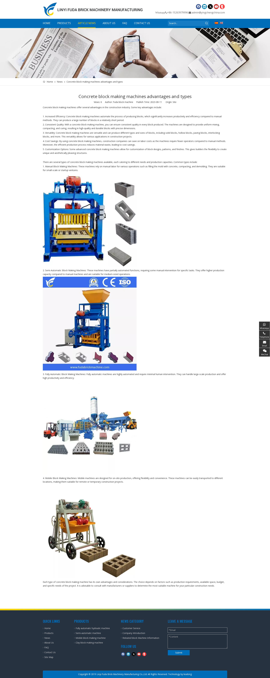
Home (47, 628)
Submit (178, 652)
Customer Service (131, 628)
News (47, 637)
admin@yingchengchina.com (208, 12)
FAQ (46, 647)
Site (174, 102)
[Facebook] (198, 6)
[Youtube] (216, 6)
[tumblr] (222, 6)
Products (48, 633)
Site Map (48, 657)
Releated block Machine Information (140, 637)
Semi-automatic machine (88, 633)
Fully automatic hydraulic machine (93, 628)
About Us (49, 642)
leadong (188, 674)
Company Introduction (133, 633)
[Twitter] (210, 6)
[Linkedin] (204, 6)
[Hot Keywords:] (206, 23)
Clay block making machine (89, 642)
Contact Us (50, 652)
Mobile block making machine (91, 637)
